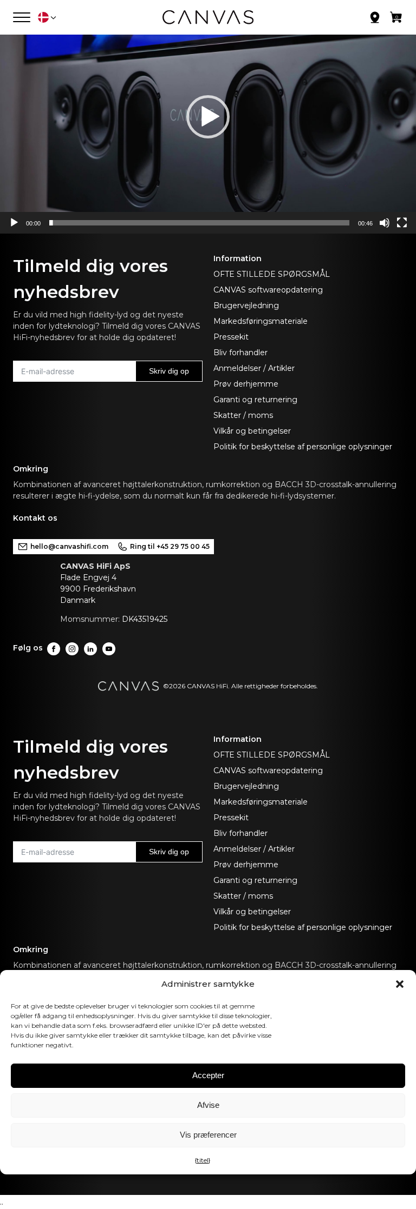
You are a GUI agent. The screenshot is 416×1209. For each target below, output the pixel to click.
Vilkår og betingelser (252, 431)
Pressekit (231, 337)
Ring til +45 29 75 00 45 (170, 546)
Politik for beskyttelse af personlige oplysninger (302, 446)
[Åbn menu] (21, 17)
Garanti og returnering (255, 399)
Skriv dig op (169, 371)
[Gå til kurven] (396, 19)
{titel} (202, 1160)
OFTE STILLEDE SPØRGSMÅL (271, 274)
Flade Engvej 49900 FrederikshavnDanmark (98, 589)
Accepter (208, 1075)
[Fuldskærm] (401, 222)
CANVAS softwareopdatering (268, 290)
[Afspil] (14, 222)
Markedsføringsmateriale (260, 321)
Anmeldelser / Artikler (254, 368)
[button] (399, 984)
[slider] (199, 222)
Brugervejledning (246, 305)
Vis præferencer (208, 1134)
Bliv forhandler (240, 352)
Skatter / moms (243, 415)
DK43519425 (144, 619)
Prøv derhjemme (245, 384)
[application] (208, 117)
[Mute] (384, 222)
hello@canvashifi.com (69, 546)
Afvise (208, 1105)
